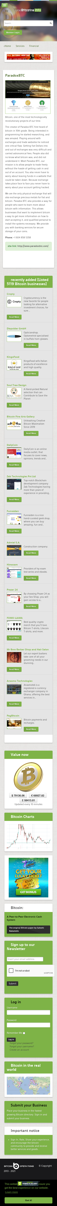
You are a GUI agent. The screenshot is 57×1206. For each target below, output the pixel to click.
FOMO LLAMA (15, 618)
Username (12, 1007)
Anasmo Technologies (19, 681)
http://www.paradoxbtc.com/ (32, 246)
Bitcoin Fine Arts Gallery (21, 416)
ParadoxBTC (15, 75)
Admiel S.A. (13, 542)
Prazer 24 (12, 589)
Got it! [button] (28, 1200)
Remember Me (14, 1033)
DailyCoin (12, 445)
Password (11, 1020)
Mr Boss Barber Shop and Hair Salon (28, 649)
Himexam (12, 564)
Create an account (19, 1050)
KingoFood (13, 357)
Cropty (11, 294)
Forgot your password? (21, 1043)
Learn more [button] (11, 1192)
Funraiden (13, 511)
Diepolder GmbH (16, 328)
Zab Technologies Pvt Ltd (21, 476)
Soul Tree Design (16, 385)
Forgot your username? (21, 1046)
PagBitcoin (13, 715)
